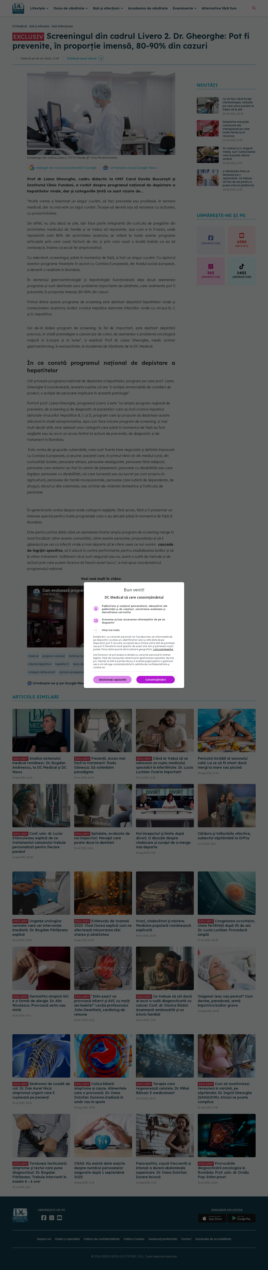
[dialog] (134, 635)
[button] (134, 630)
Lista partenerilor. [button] (163, 649)
